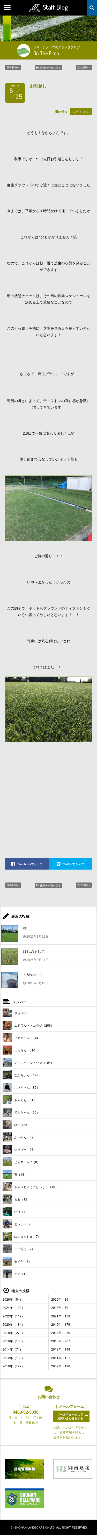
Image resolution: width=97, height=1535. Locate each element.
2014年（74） (13, 1349)
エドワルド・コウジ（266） (34, 1025)
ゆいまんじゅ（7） (27, 1236)
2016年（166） (14, 1341)
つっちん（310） (26, 1050)
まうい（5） (23, 1224)
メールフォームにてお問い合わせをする (70, 1416)
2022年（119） (14, 1316)
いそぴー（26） (25, 1149)
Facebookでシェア (30, 864)
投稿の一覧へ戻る (50, 67)
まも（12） (22, 1199)
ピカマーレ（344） (27, 1037)
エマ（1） (21, 1273)
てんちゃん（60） (27, 1112)
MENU (8, 8)
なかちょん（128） (27, 1075)
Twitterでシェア (73, 864)
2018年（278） (14, 1332)
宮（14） (20, 1174)
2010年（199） (14, 1366)
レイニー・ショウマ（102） (34, 1062)
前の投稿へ (13, 67)
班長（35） (22, 1013)
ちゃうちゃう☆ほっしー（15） (36, 1186)
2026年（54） (13, 1299)
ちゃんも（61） (25, 1100)
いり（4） (21, 1211)
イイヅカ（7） (24, 1249)
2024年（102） (14, 1307)
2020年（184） (14, 1324)
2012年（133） (14, 1357)
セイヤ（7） (23, 1261)
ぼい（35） (22, 1124)
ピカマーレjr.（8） (27, 1162)
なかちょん (81, 111)
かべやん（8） (24, 1137)
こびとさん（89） (27, 1087)
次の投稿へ (83, 67)
